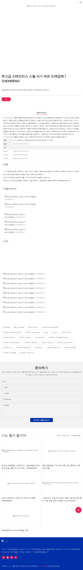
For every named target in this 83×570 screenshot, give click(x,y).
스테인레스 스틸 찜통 (69, 347)
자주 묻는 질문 (75, 435)
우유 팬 (46, 332)
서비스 (59, 435)
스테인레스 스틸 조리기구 (27, 352)
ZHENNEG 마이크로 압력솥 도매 (15, 530)
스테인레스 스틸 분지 (24, 337)
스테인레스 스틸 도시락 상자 (65, 342)
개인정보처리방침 (53, 566)
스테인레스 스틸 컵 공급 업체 (50, 327)
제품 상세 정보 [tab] (41, 113)
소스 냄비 (54, 332)
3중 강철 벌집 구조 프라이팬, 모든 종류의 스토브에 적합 (61, 466)
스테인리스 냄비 (65, 332)
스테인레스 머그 (7, 347)
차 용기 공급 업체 (39, 337)
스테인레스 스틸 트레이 (30, 342)
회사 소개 (66, 435)
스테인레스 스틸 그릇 (47, 342)
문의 (6, 99)
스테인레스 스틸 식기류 (53, 347)
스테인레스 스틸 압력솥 (9, 352)
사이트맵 (43, 566)
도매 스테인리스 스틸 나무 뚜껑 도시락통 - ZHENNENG (19, 499)
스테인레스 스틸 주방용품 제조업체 (58, 337)
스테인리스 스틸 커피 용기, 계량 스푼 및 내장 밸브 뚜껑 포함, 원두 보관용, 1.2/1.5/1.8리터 (61, 499)
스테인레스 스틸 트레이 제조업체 (12, 332)
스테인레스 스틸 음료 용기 (23, 347)
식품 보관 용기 (39, 347)
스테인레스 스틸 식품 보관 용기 (11, 342)
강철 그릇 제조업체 (19, 327)
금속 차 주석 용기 (33, 327)
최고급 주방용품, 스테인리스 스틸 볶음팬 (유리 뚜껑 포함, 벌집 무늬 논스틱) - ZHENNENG (21, 466)
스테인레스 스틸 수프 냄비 (32, 332)
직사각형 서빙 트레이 (9, 337)
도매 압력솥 (6, 327)
